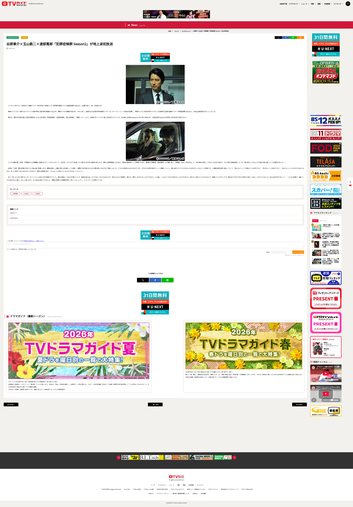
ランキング (337, 4)
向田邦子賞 (283, 4)
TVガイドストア (213, 489)
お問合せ (195, 493)
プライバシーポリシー (163, 493)
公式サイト (13, 213)
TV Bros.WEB (137, 489)
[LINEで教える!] (293, 37)
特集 (312, 4)
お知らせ (151, 493)
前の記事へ (11, 404)
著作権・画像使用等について (181, 493)
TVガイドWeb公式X (247, 489)
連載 (319, 4)
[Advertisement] (326, 99)
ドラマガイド (293, 4)
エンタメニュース (12, 37)
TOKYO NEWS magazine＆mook (111, 489)
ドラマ (24, 37)
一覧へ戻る (155, 404)
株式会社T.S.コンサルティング (229, 489)
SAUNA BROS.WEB (162, 489)
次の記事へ (299, 404)
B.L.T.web (127, 489)
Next (234, 457)
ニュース (304, 4)
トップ (153, 485)
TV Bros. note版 (149, 489)
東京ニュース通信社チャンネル (196, 489)
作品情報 (327, 4)
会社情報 (203, 493)
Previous (118, 457)
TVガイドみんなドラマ (177, 489)
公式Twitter (14, 218)
